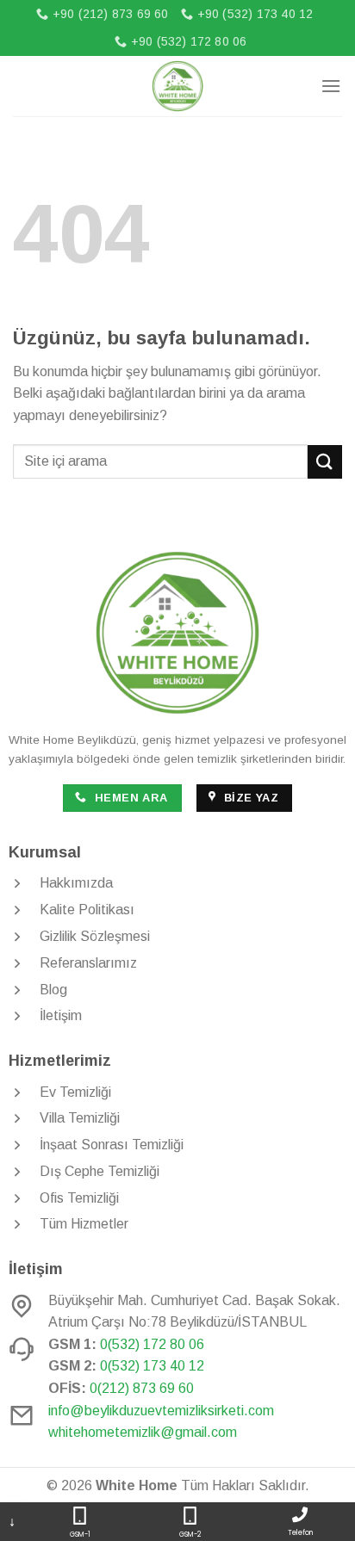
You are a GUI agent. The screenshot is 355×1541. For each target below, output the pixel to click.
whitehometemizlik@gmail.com (142, 1432)
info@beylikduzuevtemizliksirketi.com (161, 1410)
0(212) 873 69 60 (142, 1388)
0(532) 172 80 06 (152, 1344)
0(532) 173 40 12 (152, 1365)
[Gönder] (325, 462)
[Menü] (331, 86)
